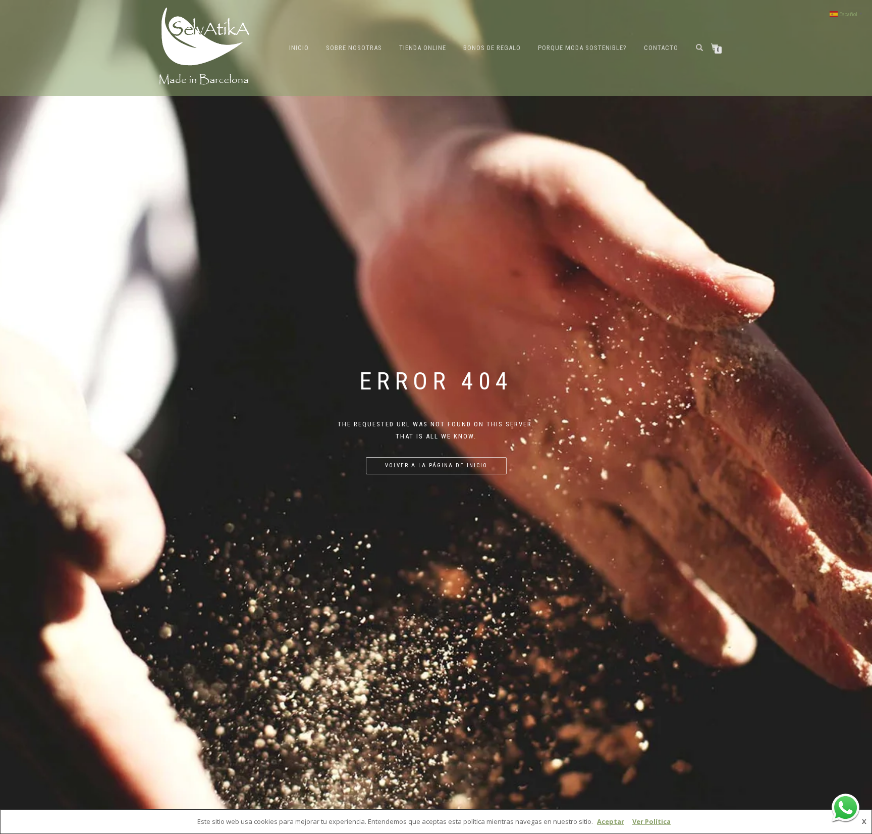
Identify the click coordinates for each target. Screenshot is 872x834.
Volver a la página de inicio (436, 465)
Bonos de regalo (492, 48)
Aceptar (610, 821)
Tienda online (422, 48)
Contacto (661, 48)
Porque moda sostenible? (582, 48)
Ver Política (651, 821)
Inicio (299, 48)
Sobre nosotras (354, 48)
